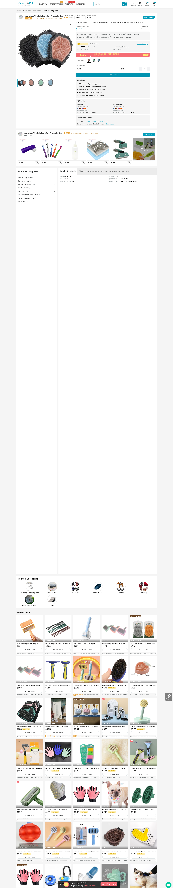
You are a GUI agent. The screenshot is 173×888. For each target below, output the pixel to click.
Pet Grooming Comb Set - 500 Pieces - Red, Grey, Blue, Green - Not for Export (86, 768)
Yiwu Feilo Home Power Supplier (27, 653)
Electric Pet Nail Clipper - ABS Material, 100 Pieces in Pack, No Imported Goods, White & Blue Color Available (58, 727)
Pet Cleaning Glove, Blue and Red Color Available (29, 851)
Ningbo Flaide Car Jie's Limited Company (115, 860)
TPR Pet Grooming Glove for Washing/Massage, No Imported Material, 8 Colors (143, 644)
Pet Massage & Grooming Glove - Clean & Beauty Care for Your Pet (114, 851)
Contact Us (110, 124)
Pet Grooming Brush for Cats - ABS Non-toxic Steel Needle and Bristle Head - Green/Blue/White (86, 685)
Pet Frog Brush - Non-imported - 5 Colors (29, 810)
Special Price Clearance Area (29, 195)
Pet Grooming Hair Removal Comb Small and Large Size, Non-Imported (58, 685)
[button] (71, 49)
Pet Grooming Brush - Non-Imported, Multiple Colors (86, 644)
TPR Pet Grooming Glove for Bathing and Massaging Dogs (143, 851)
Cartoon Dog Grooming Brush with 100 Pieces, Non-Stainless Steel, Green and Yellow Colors (115, 768)
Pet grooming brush (26, 184)
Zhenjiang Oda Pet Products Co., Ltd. (56, 819)
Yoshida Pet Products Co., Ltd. (54, 777)
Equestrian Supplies (25, 181)
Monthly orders (80, 15)
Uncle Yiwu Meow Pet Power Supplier (85, 653)
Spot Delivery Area (25, 178)
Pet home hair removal (27, 198)
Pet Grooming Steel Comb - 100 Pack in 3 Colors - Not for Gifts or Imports (57, 644)
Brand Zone (23, 191)
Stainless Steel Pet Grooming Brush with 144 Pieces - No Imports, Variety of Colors (86, 851)
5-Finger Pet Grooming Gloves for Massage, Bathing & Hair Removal (86, 810)
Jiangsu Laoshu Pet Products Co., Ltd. (113, 653)
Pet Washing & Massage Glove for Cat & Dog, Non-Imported (29, 727)
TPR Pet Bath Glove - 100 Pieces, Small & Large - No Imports (143, 810)
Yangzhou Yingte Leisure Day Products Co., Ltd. (57, 653)
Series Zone (23, 202)
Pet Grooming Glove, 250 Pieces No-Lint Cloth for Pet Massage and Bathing (57, 768)
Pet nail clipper (24, 188)
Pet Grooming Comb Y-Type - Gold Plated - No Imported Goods (29, 768)
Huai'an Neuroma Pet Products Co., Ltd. (86, 695)
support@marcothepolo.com (97, 121)
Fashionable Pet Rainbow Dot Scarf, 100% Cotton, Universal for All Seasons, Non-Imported (114, 810)
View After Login (142, 44)
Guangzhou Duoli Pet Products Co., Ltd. (114, 819)
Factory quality (68, 15)
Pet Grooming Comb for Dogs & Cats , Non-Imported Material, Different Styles (114, 727)
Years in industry (92, 15)
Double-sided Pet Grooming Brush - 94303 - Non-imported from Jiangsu (114, 685)
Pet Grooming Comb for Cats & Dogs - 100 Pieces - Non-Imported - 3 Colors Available (114, 644)
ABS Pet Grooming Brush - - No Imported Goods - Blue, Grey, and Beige (86, 727)
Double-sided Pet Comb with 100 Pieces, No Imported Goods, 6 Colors (143, 768)
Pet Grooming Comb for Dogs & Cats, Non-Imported (29, 685)
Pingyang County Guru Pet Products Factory (58, 736)
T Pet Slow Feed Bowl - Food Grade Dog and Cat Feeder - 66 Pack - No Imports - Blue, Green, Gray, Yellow (143, 685)
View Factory (148, 17)
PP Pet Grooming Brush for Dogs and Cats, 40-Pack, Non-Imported (29, 644)
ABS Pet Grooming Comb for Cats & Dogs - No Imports (143, 727)
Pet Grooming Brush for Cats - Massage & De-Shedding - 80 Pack (57, 851)
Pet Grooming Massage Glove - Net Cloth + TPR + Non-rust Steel (57, 810)
